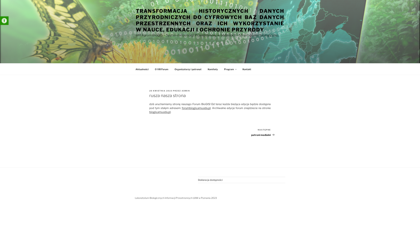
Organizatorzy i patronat (188, 69)
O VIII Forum (161, 69)
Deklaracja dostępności (210, 179)
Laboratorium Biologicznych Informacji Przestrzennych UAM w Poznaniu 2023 (176, 198)
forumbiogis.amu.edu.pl (196, 108)
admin (186, 91)
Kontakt (246, 69)
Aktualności (142, 69)
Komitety (213, 69)
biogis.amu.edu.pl (160, 112)
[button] (4, 20)
